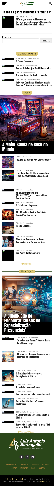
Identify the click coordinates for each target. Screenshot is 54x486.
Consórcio (24, 464)
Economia (35, 464)
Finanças (45, 464)
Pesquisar (6, 37)
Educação (24, 468)
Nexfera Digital (45, 482)
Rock (33, 468)
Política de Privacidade (14, 479)
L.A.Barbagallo (10, 464)
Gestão (14, 468)
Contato (42, 468)
